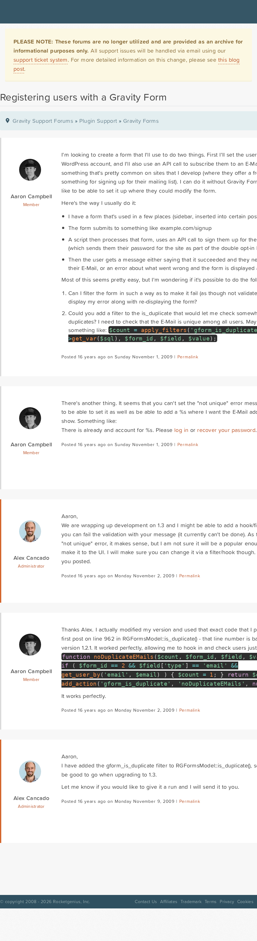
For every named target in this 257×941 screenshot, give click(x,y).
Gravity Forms (141, 121)
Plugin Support (98, 121)
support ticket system (40, 59)
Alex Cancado (31, 558)
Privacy (227, 901)
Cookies (245, 901)
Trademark (191, 901)
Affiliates (168, 901)
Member (31, 204)
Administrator (31, 566)
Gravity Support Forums (43, 121)
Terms (211, 901)
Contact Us (146, 901)
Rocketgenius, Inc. (71, 901)
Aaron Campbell (31, 196)
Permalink (187, 357)
